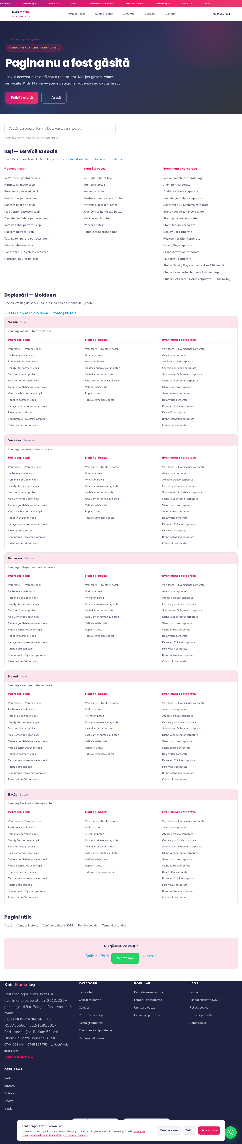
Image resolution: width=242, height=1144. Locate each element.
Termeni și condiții (114, 925)
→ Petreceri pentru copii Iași (23, 178)
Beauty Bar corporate (177, 232)
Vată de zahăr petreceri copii (23, 225)
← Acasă (54, 97)
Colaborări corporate (177, 259)
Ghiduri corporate (90, 1000)
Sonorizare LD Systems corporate (186, 205)
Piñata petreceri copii (18, 245)
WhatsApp (125, 958)
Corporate (129, 14)
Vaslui (18, 322)
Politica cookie (88, 925)
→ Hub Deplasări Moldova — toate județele (40, 313)
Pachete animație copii (19, 185)
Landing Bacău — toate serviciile (30, 803)
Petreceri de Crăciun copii (21, 259)
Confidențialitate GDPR (58, 925)
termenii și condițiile (75, 1135)
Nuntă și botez (104, 14)
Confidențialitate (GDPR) (205, 1000)
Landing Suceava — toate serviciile (31, 449)
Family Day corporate (177, 245)
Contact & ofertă (76, 159)
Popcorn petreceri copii (19, 232)
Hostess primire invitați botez (103, 198)
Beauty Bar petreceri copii (21, 198)
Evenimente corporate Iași (96, 1030)
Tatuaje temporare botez (100, 232)
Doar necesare (169, 1130)
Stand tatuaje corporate (179, 225)
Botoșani (22, 558)
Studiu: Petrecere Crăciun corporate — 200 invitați (196, 279)
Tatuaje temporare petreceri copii (26, 239)
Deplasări (150, 14)
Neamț (18, 676)
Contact (170, 14)
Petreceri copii (76, 14)
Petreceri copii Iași (91, 1015)
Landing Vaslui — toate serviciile (30, 331)
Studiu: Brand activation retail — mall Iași (191, 272)
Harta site (85, 992)
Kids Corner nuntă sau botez (103, 212)
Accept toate (209, 1130)
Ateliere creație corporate (180, 191)
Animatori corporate (176, 185)
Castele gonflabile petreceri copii (26, 218)
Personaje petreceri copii (21, 191)
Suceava (21, 440)
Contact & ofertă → (18, 1057)
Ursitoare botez (94, 185)
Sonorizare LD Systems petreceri (26, 252)
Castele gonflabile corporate (182, 198)
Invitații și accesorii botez (100, 205)
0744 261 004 (221, 14)
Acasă (14, 39)
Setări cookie (198, 1023)
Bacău (18, 794)
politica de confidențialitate (46, 1135)
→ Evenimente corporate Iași (182, 178)
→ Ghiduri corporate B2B (107, 159)
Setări (189, 1130)
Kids (21, 14)
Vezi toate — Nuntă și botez (101, 349)
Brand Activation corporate (181, 252)
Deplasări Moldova (91, 1038)
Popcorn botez (93, 225)
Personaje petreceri (147, 1015)
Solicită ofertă (22, 97)
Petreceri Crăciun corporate (181, 239)
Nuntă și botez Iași (91, 1023)
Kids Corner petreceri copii (22, 212)
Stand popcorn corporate (180, 218)
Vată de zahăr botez (97, 218)
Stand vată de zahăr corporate (183, 212)
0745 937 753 (37, 1045)
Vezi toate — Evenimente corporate (183, 349)
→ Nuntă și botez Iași (98, 178)
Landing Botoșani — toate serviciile (31, 567)
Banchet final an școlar (19, 205)
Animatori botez (94, 191)
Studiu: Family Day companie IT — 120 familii (193, 265)
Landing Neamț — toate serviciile (30, 685)
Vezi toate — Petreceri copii (24, 349)
